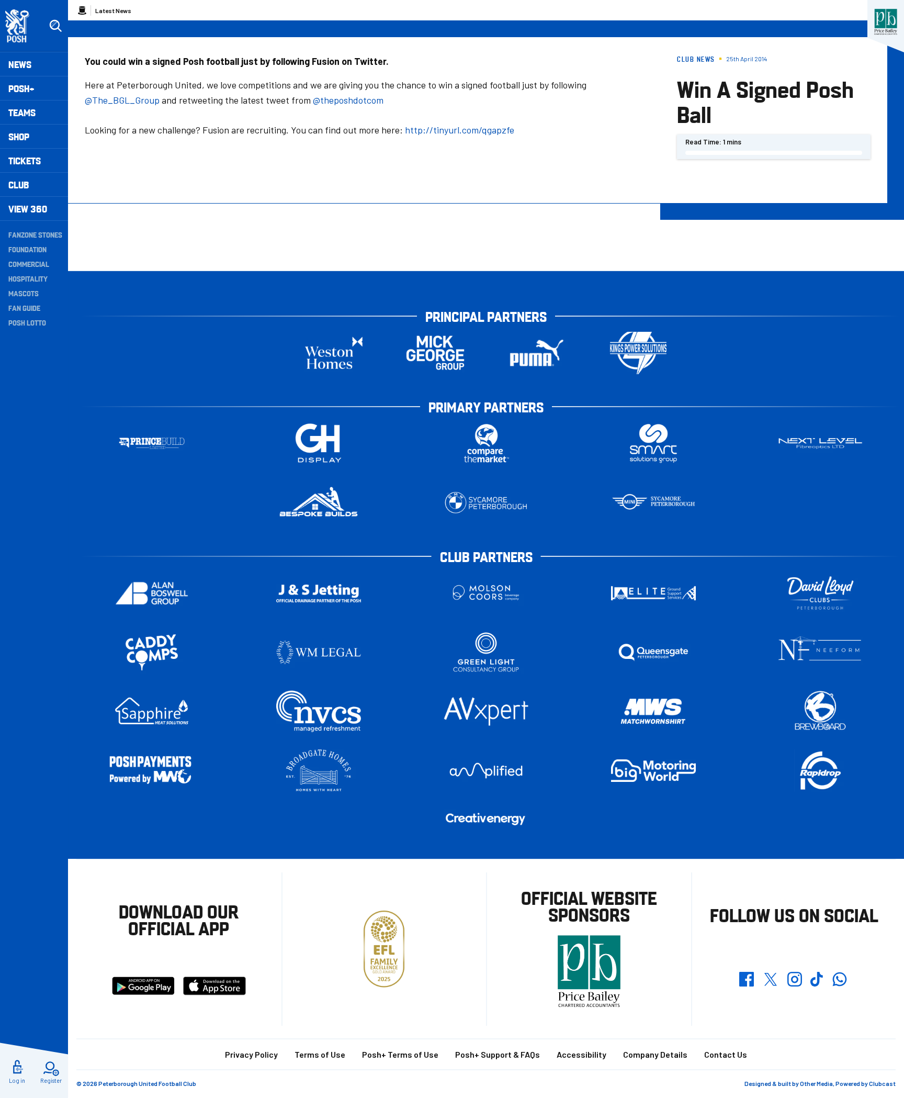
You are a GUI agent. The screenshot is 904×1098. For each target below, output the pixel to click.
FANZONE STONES (35, 234)
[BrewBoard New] (820, 711)
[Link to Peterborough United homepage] (21, 25)
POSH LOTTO (27, 322)
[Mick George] (435, 353)
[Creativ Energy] (486, 819)
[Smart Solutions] (653, 443)
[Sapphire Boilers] (151, 711)
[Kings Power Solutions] (638, 353)
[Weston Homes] (333, 353)
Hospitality (28, 278)
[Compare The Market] (486, 443)
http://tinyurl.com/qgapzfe (459, 130)
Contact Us (725, 1054)
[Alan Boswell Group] (151, 593)
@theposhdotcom (348, 100)
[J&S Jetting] (318, 593)
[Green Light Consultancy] (486, 652)
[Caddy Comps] (151, 652)
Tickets (24, 160)
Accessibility (581, 1054)
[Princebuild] (151, 443)
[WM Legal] (318, 652)
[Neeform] (820, 652)
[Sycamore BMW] (486, 502)
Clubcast (882, 1083)
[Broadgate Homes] (318, 770)
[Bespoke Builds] (318, 502)
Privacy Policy (251, 1054)
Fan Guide (24, 307)
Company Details (655, 1054)
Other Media (816, 1083)
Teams (22, 112)
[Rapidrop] (820, 770)
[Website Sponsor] (885, 22)
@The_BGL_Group (122, 100)
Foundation (27, 249)
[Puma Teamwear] (536, 353)
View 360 (27, 208)
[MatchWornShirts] (653, 711)
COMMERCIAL (28, 264)
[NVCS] (318, 711)
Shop (18, 136)
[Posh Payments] (151, 771)
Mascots (23, 293)
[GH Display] (318, 443)
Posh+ (21, 88)
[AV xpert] (486, 711)
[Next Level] (820, 443)
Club (18, 184)
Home (82, 10)
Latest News (113, 10)
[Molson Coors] (486, 593)
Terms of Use (320, 1054)
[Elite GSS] (653, 593)
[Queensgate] (653, 652)
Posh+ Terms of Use (400, 1054)
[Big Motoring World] (653, 770)
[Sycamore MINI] (653, 502)
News (19, 64)
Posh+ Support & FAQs (497, 1054)
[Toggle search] (55, 26)
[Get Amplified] (486, 770)
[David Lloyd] (820, 593)
